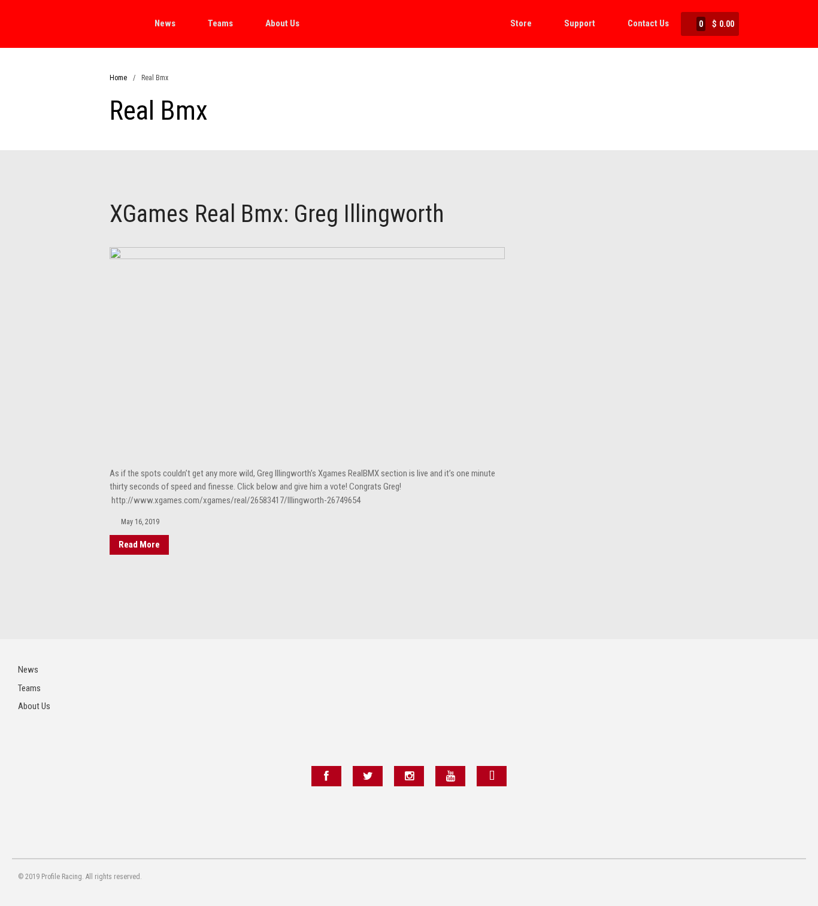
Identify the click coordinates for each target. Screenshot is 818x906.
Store (521, 23)
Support (579, 23)
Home (118, 78)
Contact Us (648, 23)
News (164, 23)
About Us (282, 23)
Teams (220, 23)
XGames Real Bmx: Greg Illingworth (277, 214)
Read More (139, 544)
